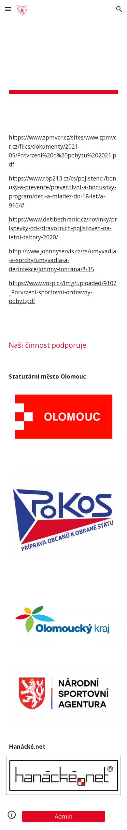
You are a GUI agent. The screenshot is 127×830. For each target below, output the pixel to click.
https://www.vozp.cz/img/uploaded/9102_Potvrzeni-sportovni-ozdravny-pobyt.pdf (63, 292)
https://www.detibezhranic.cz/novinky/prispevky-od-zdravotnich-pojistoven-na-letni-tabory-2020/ (63, 228)
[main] (63, 70)
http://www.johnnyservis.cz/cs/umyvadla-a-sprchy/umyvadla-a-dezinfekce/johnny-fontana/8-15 (62, 260)
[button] (8, 9)
